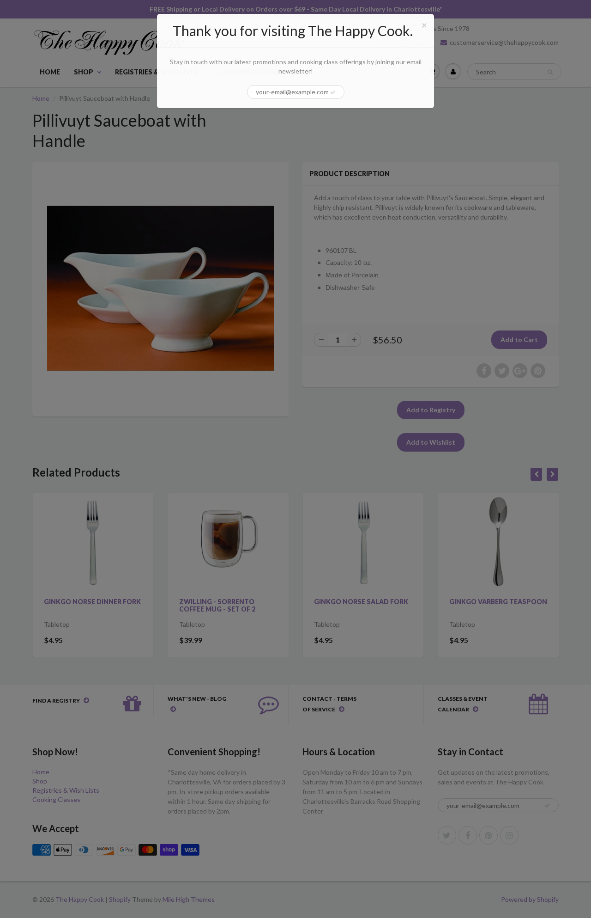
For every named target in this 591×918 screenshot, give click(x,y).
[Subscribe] (333, 92)
